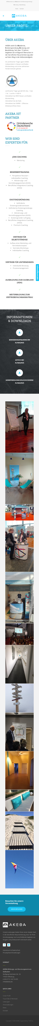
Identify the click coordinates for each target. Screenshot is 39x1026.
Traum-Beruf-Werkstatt (10, 998)
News (16, 8)
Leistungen (6, 1001)
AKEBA (18, 1021)
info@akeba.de (7, 982)
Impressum (6, 950)
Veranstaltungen (8, 1004)
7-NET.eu (30, 1021)
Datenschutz (16, 950)
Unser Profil (6, 995)
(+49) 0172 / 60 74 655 (10, 979)
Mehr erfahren (16, 909)
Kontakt (22, 8)
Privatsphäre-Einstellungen (11, 953)
